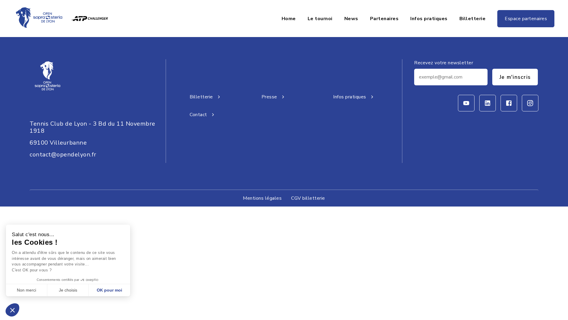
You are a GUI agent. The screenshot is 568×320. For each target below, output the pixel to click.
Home (289, 18)
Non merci (26, 290)
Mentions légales (262, 198)
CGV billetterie (308, 198)
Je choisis (68, 290)
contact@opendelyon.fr (63, 155)
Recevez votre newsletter (443, 63)
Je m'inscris (515, 77)
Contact (198, 114)
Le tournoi (320, 18)
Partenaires (384, 18)
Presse (269, 97)
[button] (12, 310)
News (351, 18)
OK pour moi (109, 290)
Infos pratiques (429, 18)
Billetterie (472, 18)
